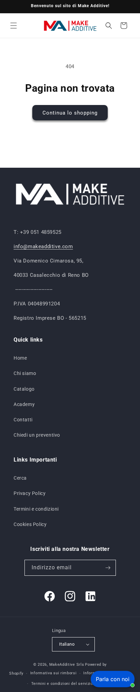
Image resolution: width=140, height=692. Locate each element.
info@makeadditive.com (43, 246)
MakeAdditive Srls (66, 664)
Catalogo (24, 389)
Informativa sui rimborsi (53, 673)
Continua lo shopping (70, 113)
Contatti (23, 419)
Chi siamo (25, 373)
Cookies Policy (30, 524)
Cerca (20, 478)
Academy (24, 404)
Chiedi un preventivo (37, 435)
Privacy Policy (30, 493)
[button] (13, 25)
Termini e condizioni (36, 509)
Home (20, 358)
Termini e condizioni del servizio (62, 683)
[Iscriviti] (108, 568)
